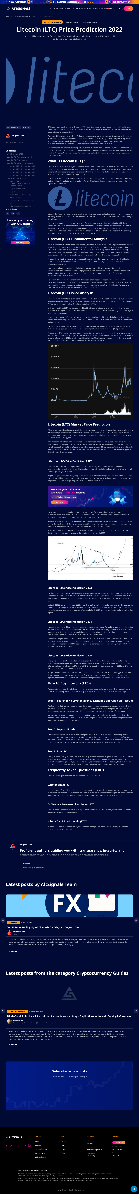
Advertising (91, 1156)
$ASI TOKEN (103, 8)
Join (128, 9)
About (37, 1141)
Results (63, 1149)
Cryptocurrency (13, 127)
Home (7, 16)
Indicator (70, 8)
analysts (65, 475)
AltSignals (115, 1155)
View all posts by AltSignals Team (33, 867)
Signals (61, 8)
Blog (95, 8)
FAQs (63, 1153)
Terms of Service (41, 1149)
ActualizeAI (54, 8)
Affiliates (90, 1143)
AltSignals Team (26, 845)
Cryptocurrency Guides (20, 16)
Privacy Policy (40, 1153)
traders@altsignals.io (94, 1150)
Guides (63, 1141)
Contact (38, 1145)
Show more (26, 863)
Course (77, 8)
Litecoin (26, 127)
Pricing (83, 8)
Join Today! (20, 243)
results (89, 8)
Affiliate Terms (40, 1157)
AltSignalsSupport (118, 1149)
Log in (118, 9)
